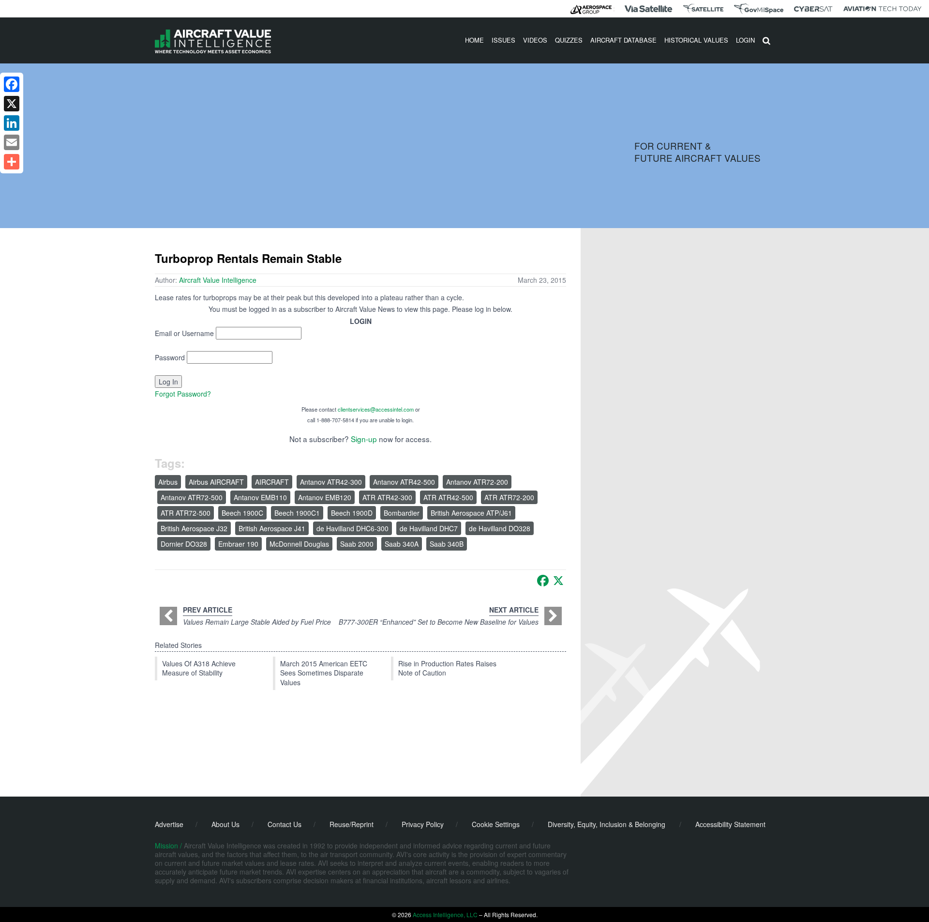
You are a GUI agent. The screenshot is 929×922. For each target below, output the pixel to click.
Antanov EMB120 (324, 497)
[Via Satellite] (648, 8)
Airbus (168, 482)
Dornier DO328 (184, 544)
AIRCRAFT (272, 482)
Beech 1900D (352, 513)
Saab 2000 (357, 544)
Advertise (169, 824)
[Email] (11, 142)
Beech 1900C (242, 513)
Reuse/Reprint (352, 824)
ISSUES (503, 40)
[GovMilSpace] (758, 8)
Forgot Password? (183, 394)
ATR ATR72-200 (509, 497)
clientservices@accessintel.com (376, 409)
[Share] (11, 161)
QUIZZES (569, 40)
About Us (225, 824)
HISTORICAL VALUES (696, 40)
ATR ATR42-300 (387, 497)
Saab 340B (447, 544)
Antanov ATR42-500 (404, 482)
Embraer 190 (238, 544)
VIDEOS (535, 40)
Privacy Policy (423, 824)
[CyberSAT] (813, 9)
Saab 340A (402, 544)
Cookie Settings (496, 824)
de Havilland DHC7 (429, 528)
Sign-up (364, 438)
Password (170, 357)
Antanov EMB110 (260, 497)
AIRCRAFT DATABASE (623, 40)
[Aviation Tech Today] (882, 8)
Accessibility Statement (730, 824)
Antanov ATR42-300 (331, 482)
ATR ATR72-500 (185, 513)
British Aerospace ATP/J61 (471, 513)
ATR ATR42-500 (448, 497)
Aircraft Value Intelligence (217, 280)
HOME (474, 40)
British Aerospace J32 (194, 528)
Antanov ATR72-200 (477, 482)
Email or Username (184, 333)
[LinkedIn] (11, 123)
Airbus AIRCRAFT (216, 482)
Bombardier (402, 513)
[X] (558, 580)
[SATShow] (703, 9)
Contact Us (284, 824)
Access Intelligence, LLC (445, 914)
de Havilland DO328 (499, 528)
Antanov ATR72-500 (192, 497)
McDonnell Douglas (299, 544)
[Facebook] (543, 580)
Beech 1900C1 (297, 513)
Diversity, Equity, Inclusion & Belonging (606, 824)
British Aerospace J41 (272, 528)
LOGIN (745, 40)
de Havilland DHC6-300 (352, 528)
